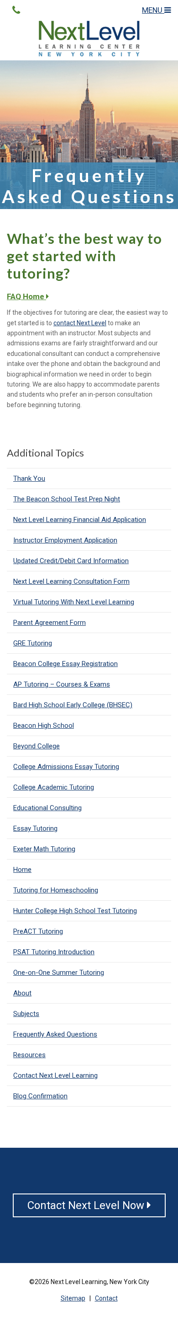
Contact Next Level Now (87, 1205)
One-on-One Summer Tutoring (58, 972)
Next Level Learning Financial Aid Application (79, 520)
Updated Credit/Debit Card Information (71, 561)
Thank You (29, 478)
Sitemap (73, 1298)
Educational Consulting (47, 808)
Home (22, 869)
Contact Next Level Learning (55, 1075)
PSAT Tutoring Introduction (53, 952)
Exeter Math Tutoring (44, 849)
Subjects (26, 1014)
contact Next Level (79, 323)
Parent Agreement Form (49, 622)
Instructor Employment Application (65, 540)
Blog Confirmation (40, 1096)
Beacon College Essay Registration (65, 664)
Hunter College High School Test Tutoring (75, 911)
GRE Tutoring (32, 643)
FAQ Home (26, 296)
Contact (106, 1298)
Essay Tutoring (35, 828)
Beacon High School (43, 725)
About (22, 993)
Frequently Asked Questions (55, 1034)
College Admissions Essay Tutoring (66, 767)
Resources (29, 1055)
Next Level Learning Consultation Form (71, 581)
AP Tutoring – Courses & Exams (61, 684)
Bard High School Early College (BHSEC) (72, 705)
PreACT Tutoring (38, 931)
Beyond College (36, 746)
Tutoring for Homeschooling (55, 890)
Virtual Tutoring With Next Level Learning (73, 602)
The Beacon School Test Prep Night (66, 499)
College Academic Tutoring (53, 787)
